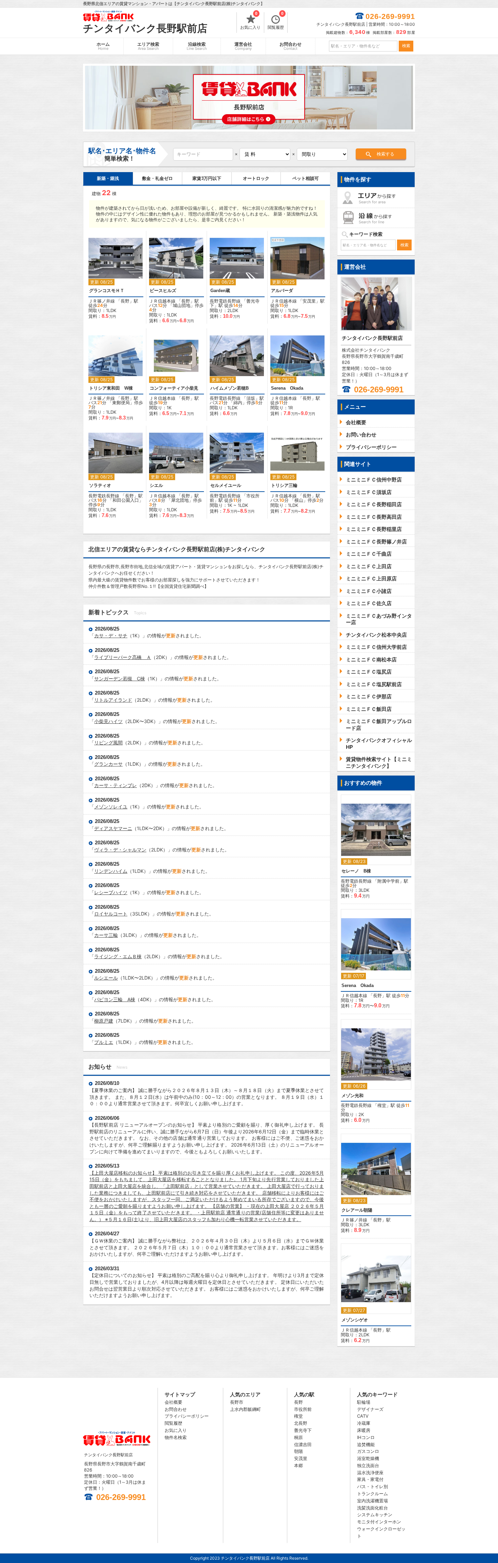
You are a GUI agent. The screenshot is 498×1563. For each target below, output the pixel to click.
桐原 (298, 1437)
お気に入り (250, 21)
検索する (385, 154)
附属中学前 (388, 881)
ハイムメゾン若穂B (229, 388)
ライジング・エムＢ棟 (118, 956)
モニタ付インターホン (379, 1521)
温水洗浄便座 (370, 1472)
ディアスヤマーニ (113, 828)
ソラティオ (100, 485)
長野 (125, 301)
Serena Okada (287, 388)
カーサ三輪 (106, 935)
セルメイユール (225, 485)
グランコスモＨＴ (106, 290)
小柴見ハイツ (108, 721)
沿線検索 (197, 46)
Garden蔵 (220, 290)
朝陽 (298, 1451)
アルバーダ (282, 290)
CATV (363, 1416)
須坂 (250, 398)
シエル (156, 485)
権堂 (381, 1105)
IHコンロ (366, 1437)
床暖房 (363, 1430)
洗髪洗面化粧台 (372, 1507)
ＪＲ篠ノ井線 (101, 301)
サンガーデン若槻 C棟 (119, 678)
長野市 (236, 1402)
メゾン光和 (352, 1095)
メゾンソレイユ (110, 806)
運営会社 (243, 46)
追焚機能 (366, 1444)
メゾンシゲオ (354, 1319)
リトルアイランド (113, 700)
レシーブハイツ (110, 892)
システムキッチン (374, 1514)
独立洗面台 (368, 1465)
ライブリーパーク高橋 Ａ (122, 657)
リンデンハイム (110, 871)
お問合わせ (290, 46)
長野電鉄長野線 (225, 301)
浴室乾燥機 (368, 1458)
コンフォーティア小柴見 (174, 388)
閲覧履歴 (276, 21)
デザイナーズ (370, 1409)
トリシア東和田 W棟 (111, 388)
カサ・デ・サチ (110, 635)
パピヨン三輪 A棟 (114, 999)
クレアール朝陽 (356, 1210)
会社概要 (173, 1402)
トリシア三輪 (284, 485)
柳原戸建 (103, 1021)
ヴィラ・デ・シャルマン (120, 849)
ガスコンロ (368, 1451)
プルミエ (103, 1042)
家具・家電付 (370, 1479)
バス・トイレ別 (372, 1486)
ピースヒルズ (163, 290)
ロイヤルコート (110, 914)
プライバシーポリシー (187, 1416)
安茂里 (309, 301)
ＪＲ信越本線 (162, 301)
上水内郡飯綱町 (245, 1409)
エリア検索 (148, 46)
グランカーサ (108, 764)
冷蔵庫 (363, 1423)
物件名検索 (176, 1437)
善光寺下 (303, 1430)
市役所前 (303, 1409)
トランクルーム (372, 1493)
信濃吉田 (303, 1444)
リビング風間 (108, 742)
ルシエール (106, 978)
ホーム (103, 46)
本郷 (298, 1465)
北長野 (300, 1423)
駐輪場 (363, 1402)
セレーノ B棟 (356, 870)
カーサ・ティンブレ (115, 785)
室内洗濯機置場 (372, 1500)
